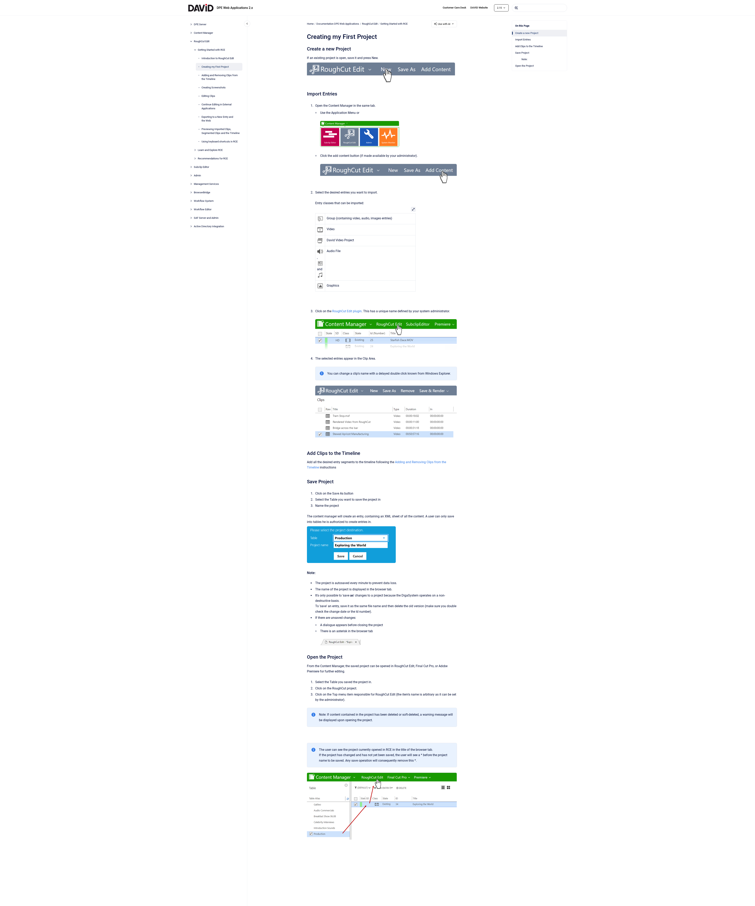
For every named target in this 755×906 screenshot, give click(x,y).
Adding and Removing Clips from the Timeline (220, 77)
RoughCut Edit (201, 41)
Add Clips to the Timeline (529, 46)
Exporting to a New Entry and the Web (217, 118)
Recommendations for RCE (213, 158)
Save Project (522, 52)
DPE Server (200, 24)
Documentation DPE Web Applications (337, 23)
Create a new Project (526, 33)
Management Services (206, 183)
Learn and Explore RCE (210, 150)
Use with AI (444, 23)
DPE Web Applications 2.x (235, 8)
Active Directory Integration (209, 226)
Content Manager (203, 32)
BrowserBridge (202, 192)
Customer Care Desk (454, 7)
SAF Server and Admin (206, 217)
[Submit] (516, 8)
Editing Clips (208, 95)
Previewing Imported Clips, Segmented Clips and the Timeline (221, 131)
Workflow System (204, 200)
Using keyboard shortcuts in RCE (220, 141)
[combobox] (539, 8)
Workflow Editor (202, 209)
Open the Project (524, 65)
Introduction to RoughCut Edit (218, 58)
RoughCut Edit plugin (347, 311)
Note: (524, 59)
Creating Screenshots (214, 87)
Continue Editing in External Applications (217, 106)
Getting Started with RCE (211, 49)
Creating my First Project (215, 66)
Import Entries (523, 39)
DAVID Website (479, 7)
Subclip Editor (201, 166)
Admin (197, 175)
